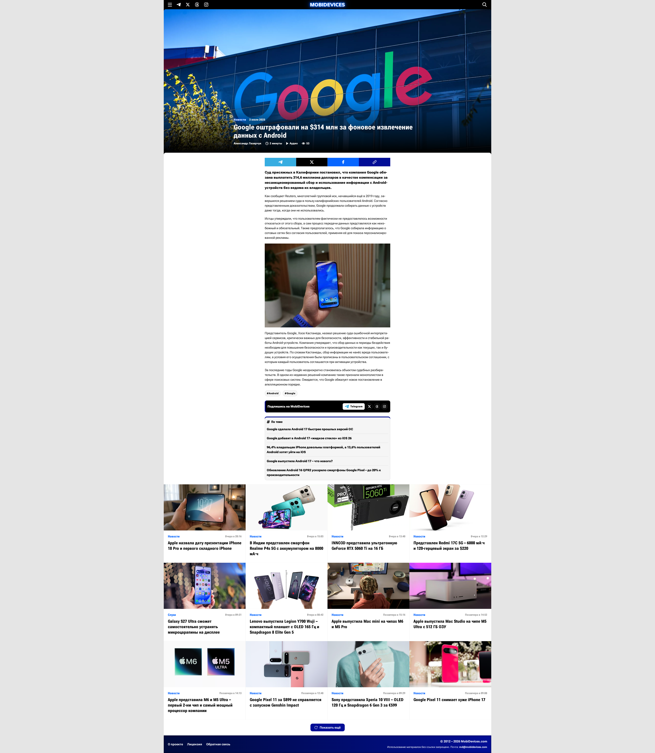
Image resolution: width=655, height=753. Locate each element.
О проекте (175, 744)
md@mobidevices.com (473, 747)
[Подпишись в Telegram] (178, 4)
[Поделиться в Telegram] (280, 162)
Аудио (294, 143)
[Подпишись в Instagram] (206, 4)
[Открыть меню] (170, 5)
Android (274, 393)
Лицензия (194, 744)
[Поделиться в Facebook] (343, 162)
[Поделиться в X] (312, 162)
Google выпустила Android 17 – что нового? (300, 461)
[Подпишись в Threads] (197, 4)
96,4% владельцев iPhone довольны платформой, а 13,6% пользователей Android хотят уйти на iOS (323, 449)
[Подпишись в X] (187, 4)
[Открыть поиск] (484, 4)
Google (291, 393)
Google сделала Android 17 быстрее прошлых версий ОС (310, 429)
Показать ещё (330, 727)
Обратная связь (218, 744)
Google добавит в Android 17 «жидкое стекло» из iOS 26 (309, 438)
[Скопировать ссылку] (374, 162)
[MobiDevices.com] (327, 4)
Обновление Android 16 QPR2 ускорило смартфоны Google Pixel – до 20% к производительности (324, 472)
